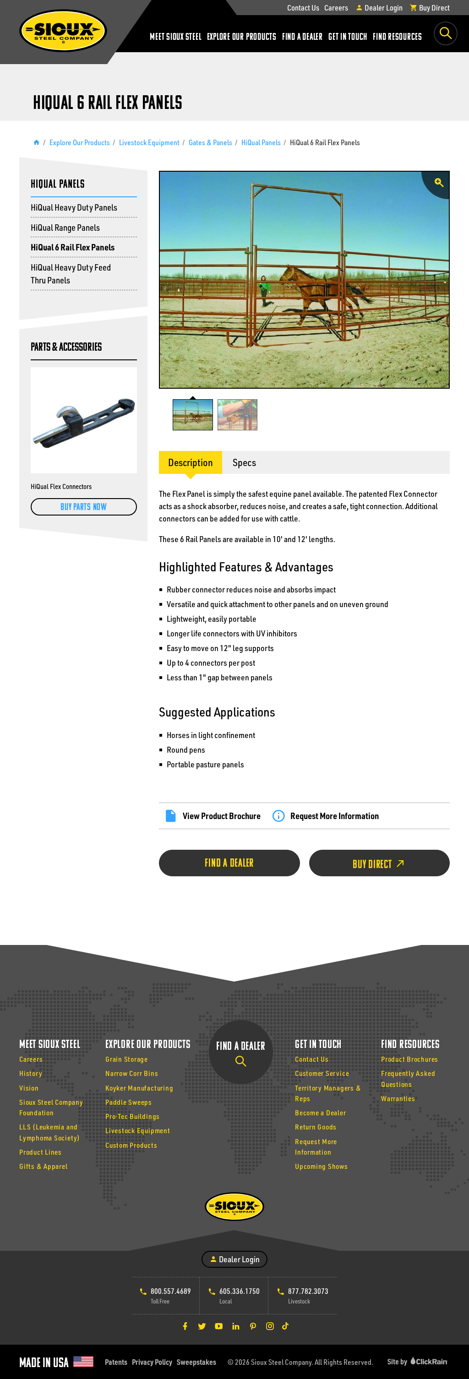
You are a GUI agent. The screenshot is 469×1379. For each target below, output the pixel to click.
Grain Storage (126, 1059)
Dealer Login (383, 7)
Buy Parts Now (83, 507)
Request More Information (334, 815)
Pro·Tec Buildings (132, 1116)
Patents (116, 1362)
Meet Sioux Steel (175, 37)
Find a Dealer (302, 37)
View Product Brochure (222, 815)
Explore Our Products (242, 37)
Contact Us (303, 7)
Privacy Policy (152, 1362)
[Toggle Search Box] (446, 33)
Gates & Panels (210, 142)
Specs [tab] (244, 462)
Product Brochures (409, 1059)
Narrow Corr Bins (131, 1073)
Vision (29, 1087)
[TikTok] (285, 1326)
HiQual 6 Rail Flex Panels (73, 247)
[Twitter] (202, 1326)
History (30, 1073)
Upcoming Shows (321, 1166)
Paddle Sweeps (128, 1102)
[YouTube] (219, 1326)
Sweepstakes (196, 1362)
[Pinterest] (252, 1326)
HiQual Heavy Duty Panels (74, 207)
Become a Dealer (320, 1112)
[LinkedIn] (235, 1326)
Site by (398, 1361)
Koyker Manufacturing (139, 1087)
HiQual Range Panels (65, 227)
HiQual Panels (261, 142)
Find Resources (397, 37)
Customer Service (322, 1073)
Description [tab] (190, 462)
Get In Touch (347, 37)
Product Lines (40, 1151)
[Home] (36, 142)
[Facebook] (185, 1326)
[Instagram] (269, 1326)
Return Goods (316, 1126)
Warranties (398, 1098)
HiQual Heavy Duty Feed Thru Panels (71, 273)
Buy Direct (434, 7)
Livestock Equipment (149, 142)
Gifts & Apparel (43, 1166)
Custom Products (131, 1145)
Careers (336, 7)
